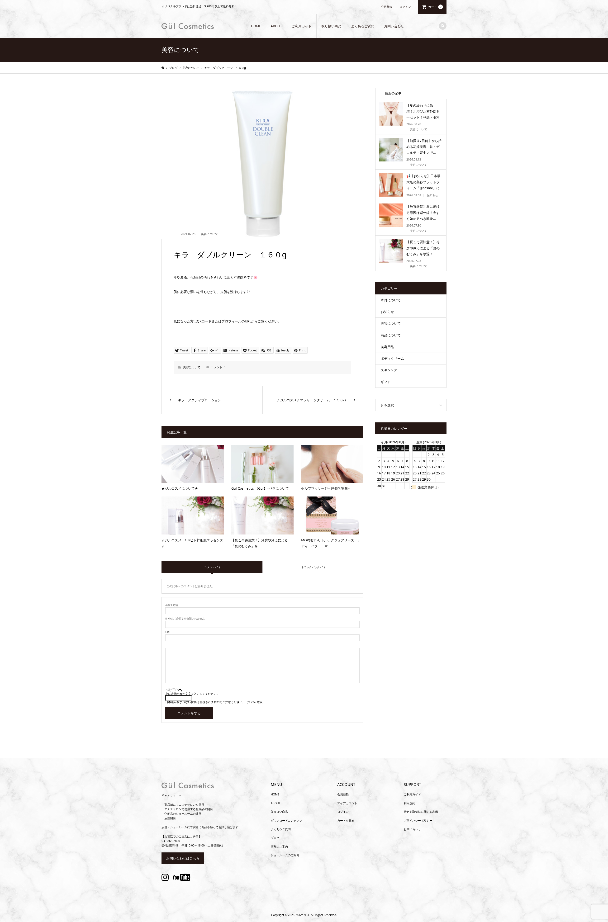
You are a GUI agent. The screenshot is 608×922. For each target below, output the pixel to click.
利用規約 (409, 803)
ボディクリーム (392, 358)
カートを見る (345, 820)
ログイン (405, 7)
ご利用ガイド (302, 26)
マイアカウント (347, 803)
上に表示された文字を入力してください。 (192, 694)
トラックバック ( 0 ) (313, 567)
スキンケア (389, 370)
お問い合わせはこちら (183, 858)
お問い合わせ (394, 26)
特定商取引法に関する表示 (421, 812)
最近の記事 (393, 93)
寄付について (391, 300)
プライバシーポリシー (418, 820)
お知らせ (387, 311)
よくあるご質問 (362, 26)
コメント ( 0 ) (212, 567)
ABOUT (276, 26)
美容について (209, 234)
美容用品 (387, 347)
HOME (256, 26)
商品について (391, 335)
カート (435, 7)
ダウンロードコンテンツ (286, 820)
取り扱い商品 (331, 26)
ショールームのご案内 (285, 855)
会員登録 (386, 7)
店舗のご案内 (279, 847)
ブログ (275, 838)
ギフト (386, 381)
